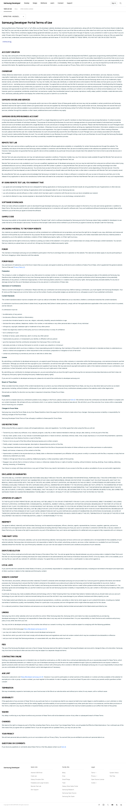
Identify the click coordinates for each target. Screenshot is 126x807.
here (72, 400)
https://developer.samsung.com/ (34, 629)
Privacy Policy (18, 267)
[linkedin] (121, 805)
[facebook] (99, 805)
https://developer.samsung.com (31, 677)
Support (69, 3)
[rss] (117, 805)
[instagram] (103, 805)
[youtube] (112, 805)
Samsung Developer (12, 768)
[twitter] (108, 805)
